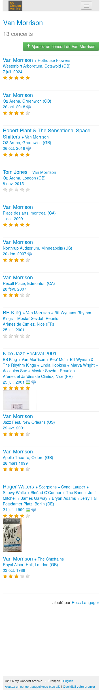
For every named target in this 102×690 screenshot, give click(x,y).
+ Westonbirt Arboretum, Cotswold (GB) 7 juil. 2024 (37, 65)
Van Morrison (23, 22)
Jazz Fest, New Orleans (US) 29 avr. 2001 (29, 422)
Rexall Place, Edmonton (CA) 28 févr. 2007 (29, 283)
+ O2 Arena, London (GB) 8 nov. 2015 (29, 177)
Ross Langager (85, 602)
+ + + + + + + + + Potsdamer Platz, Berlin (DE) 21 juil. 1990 (50, 498)
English (68, 680)
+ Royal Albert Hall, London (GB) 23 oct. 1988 (33, 564)
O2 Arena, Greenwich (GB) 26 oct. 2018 (27, 100)
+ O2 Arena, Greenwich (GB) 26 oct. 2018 (46, 139)
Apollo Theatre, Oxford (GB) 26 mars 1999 (28, 457)
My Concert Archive (15, 5)
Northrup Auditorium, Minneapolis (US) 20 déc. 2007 (37, 247)
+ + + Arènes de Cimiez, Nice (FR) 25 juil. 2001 (47, 321)
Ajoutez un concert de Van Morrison (62, 46)
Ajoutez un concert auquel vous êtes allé (32, 686)
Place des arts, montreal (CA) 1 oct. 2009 (29, 212)
